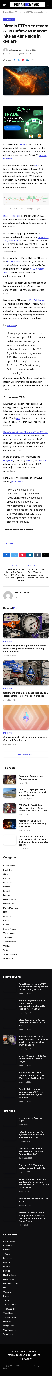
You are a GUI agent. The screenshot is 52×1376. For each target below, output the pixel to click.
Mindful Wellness (10, 908)
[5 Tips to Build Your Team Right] (9, 1121)
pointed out (17, 481)
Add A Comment (26, 754)
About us (37, 1355)
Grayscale (8, 460)
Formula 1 (7, 895)
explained (11, 325)
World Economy (10, 954)
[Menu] (4, 5)
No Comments (11, 54)
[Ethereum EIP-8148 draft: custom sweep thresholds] (9, 1168)
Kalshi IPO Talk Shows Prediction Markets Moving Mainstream (32, 824)
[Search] (48, 5)
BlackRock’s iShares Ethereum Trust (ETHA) (25, 432)
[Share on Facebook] (15, 60)
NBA (5, 912)
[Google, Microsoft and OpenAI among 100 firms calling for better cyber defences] (9, 1092)
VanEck (42, 460)
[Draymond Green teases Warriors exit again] (9, 779)
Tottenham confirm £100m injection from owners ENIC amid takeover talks (32, 1135)
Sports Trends (9, 929)
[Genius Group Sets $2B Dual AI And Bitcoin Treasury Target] (9, 1059)
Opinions (7, 916)
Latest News (8, 904)
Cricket (6, 874)
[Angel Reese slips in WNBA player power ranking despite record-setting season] (9, 987)
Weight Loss (8, 950)
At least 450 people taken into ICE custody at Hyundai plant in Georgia (32, 792)
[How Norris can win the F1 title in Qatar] (9, 1202)
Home (5, 12)
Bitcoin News (9, 866)
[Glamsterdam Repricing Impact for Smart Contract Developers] (26, 717)
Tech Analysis (9, 933)
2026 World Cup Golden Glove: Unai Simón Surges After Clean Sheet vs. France (33, 808)
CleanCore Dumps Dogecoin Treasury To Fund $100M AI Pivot (33, 1023)
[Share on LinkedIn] (27, 60)
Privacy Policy (18, 1351)
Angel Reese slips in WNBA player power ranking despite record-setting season (33, 987)
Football (6, 891)
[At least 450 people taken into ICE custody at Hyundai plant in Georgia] (9, 793)
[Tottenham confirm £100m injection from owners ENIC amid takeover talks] (9, 1135)
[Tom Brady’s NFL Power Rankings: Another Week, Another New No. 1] (9, 1152)
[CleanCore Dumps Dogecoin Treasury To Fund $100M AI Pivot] (9, 1023)
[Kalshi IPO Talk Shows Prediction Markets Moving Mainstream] (9, 824)
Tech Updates (9, 942)
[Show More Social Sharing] (33, 60)
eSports (6, 878)
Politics (6, 920)
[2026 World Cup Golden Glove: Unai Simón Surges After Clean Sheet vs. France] (9, 808)
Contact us (26, 1359)
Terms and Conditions (19, 1355)
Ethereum (9, 19)
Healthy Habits (9, 899)
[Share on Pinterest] (23, 60)
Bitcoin (22, 144)
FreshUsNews (16, 50)
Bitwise (29, 460)
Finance (6, 887)
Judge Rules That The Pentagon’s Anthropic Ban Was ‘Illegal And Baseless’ (32, 1075)
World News (8, 958)
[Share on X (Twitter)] (19, 60)
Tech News (8, 937)
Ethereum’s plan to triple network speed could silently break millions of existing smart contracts (24, 648)
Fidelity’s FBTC (14, 261)
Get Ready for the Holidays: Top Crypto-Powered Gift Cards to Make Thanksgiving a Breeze (13, 575)
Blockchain (8, 870)
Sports (6, 925)
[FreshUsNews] (27, 4)
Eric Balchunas (36, 300)
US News (7, 946)
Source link (9, 543)
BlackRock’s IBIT (11, 216)
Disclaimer (33, 1351)
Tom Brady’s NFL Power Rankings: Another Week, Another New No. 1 (31, 1151)
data (36, 165)
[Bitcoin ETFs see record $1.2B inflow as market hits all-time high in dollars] (26, 80)
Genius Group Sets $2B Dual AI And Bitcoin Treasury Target (33, 1059)
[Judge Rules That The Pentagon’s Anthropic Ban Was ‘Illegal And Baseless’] (9, 1076)
